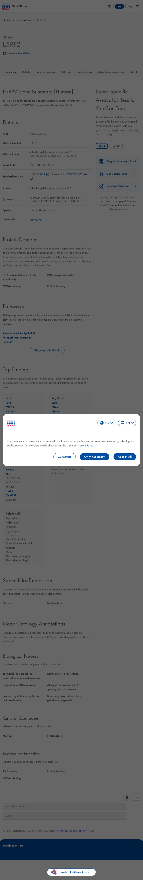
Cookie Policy (85, 445)
